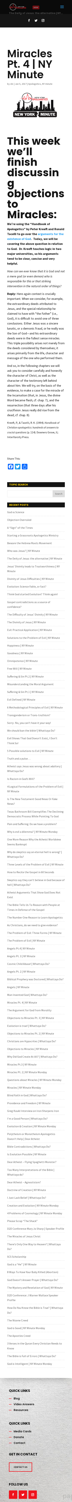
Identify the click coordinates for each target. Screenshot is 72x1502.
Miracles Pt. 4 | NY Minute (22, 1002)
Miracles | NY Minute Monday (24, 1087)
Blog (17, 1398)
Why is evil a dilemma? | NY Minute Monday (32, 831)
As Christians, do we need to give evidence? (32, 925)
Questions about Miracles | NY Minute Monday (34, 1080)
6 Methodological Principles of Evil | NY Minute (35, 707)
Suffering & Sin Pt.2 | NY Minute (25, 676)
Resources (21, 1410)
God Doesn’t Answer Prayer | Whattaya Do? (32, 1280)
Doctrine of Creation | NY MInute (26, 1190)
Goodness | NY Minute (20, 653)
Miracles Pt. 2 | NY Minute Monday (27, 1072)
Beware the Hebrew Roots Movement (29, 543)
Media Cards (22, 1431)
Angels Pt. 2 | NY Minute (21, 971)
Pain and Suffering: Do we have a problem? (32, 824)
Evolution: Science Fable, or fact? (26, 586)
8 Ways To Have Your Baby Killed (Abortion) (32, 1272)
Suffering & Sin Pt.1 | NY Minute (25, 692)
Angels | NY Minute (18, 987)
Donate (19, 1437)
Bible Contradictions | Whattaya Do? (29, 1146)
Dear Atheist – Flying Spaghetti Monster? (31, 1162)
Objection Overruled (19, 520)
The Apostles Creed (18, 1335)
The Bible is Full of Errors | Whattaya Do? (31, 1356)
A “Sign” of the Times (20, 527)
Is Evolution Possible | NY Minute (26, 1154)
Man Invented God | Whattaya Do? (27, 995)
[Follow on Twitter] (36, 20)
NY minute (47, 83)
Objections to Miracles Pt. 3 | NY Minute (30, 1018)
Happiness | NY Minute (20, 645)
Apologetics (34, 83)
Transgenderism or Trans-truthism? (28, 715)
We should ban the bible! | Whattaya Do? (31, 730)
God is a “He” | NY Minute (22, 1264)
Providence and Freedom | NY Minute (29, 1103)
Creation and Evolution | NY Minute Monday (33, 1205)
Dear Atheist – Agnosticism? (24, 1182)
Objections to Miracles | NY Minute (27, 1049)
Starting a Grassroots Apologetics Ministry (32, 535)
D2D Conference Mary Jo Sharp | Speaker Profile (35, 1228)
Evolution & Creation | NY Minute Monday (31, 1126)
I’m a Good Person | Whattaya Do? (27, 1118)
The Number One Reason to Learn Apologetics (35, 917)
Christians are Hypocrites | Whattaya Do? (31, 1041)
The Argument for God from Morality (29, 1010)
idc (11, 83)
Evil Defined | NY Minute (21, 699)
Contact (19, 1443)
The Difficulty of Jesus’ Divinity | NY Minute (32, 614)
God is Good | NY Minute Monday (26, 1328)
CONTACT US (20, 1467)
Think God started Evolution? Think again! (32, 594)
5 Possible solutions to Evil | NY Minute (30, 751)
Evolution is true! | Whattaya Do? (26, 1026)
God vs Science (15, 512)
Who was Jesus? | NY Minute (23, 551)
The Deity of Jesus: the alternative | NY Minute (34, 558)
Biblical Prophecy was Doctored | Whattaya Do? (35, 979)
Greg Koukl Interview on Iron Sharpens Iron (33, 1111)
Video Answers (24, 1404)
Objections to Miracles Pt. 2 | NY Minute (30, 1033)
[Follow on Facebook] (29, 20)
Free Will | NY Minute (19, 668)
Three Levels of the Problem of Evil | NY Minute (35, 864)
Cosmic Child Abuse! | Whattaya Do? (28, 964)
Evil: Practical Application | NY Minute (29, 630)
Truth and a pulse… (19, 758)
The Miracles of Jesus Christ (24, 1236)
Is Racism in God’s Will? (21, 779)
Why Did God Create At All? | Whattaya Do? (32, 1056)
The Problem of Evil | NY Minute (26, 940)
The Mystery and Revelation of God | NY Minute (35, 1287)
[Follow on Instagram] (43, 20)
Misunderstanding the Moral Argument (30, 684)
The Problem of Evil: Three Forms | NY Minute (34, 933)
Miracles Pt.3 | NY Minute (22, 1064)
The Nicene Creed (17, 1320)
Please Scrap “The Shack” (22, 1221)
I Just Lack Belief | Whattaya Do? (26, 1197)
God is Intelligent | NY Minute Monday (29, 1363)
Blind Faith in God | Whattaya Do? (27, 1095)
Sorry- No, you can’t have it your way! (29, 723)
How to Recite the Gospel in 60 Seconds (30, 872)
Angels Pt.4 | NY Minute (21, 948)
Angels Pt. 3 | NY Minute (21, 956)
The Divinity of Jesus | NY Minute (26, 622)
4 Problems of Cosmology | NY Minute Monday (34, 1213)
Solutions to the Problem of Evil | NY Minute (33, 638)
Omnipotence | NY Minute (22, 661)
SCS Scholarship (16, 1256)
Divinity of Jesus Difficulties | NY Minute (30, 579)
